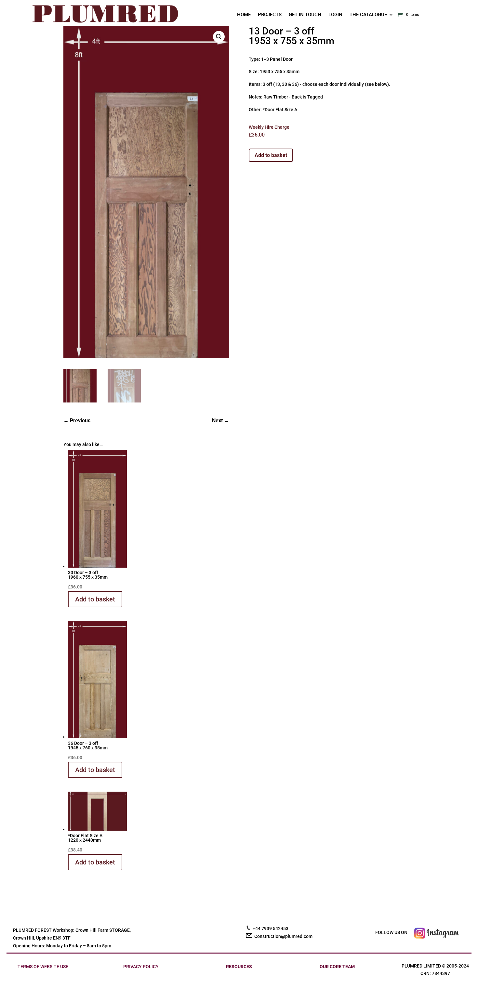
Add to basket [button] (95, 599)
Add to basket (271, 155)
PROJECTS (270, 15)
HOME (244, 15)
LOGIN (335, 15)
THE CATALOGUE (368, 15)
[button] (219, 37)
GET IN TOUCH (305, 15)
